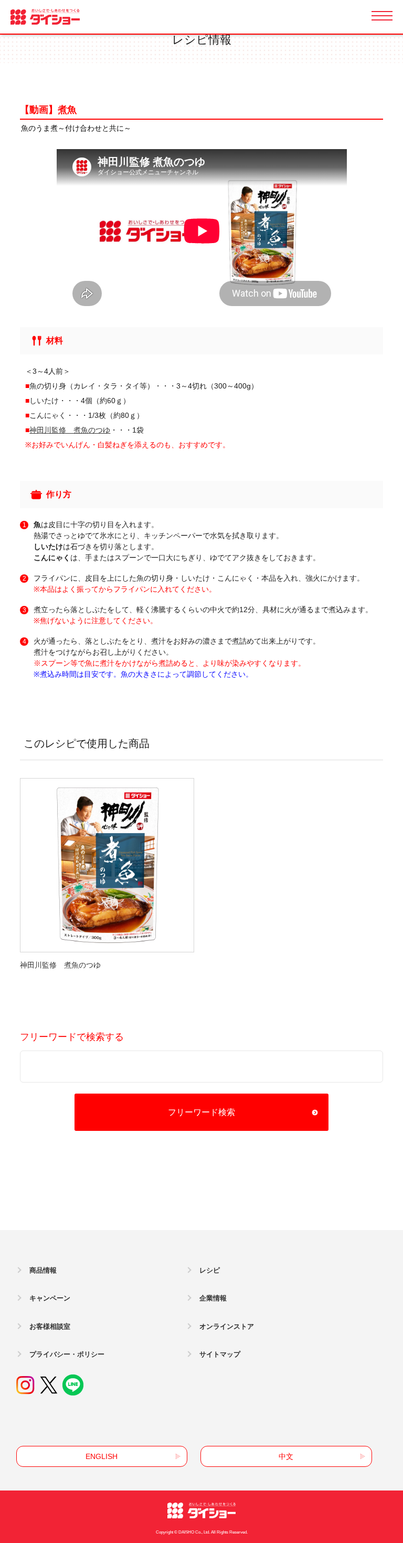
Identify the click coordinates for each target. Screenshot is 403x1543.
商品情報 (43, 1270)
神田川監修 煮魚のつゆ (69, 430)
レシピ (209, 1270)
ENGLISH (102, 1456)
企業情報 (213, 1298)
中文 (286, 1456)
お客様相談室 (49, 1326)
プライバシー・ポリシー (66, 1354)
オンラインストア (226, 1326)
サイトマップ (219, 1354)
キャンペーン (49, 1298)
